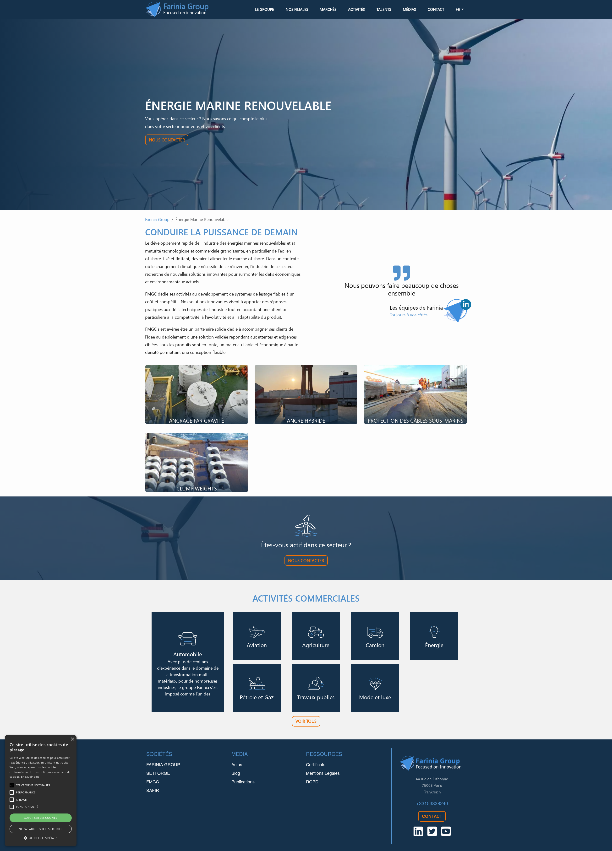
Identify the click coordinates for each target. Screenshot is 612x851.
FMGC (152, 781)
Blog (235, 773)
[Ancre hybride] (306, 394)
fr (458, 9)
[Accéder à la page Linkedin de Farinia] (465, 304)
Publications (243, 781)
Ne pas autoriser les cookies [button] (40, 829)
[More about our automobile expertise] (188, 662)
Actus (236, 764)
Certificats (315, 764)
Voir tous (306, 721)
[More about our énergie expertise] (434, 636)
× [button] (72, 739)
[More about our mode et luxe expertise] (375, 688)
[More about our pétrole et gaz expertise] (257, 688)
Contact (436, 9)
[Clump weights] (196, 462)
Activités (356, 9)
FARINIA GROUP (163, 764)
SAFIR (152, 790)
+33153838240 (432, 803)
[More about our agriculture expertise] (316, 636)
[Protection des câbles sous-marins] (415, 394)
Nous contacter (167, 140)
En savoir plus (30, 776)
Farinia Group (157, 219)
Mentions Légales (323, 773)
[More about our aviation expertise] (257, 636)
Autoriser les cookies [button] (40, 817)
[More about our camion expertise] (375, 636)
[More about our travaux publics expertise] (316, 688)
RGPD (312, 781)
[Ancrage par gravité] (196, 394)
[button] (41, 837)
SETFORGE (158, 773)
